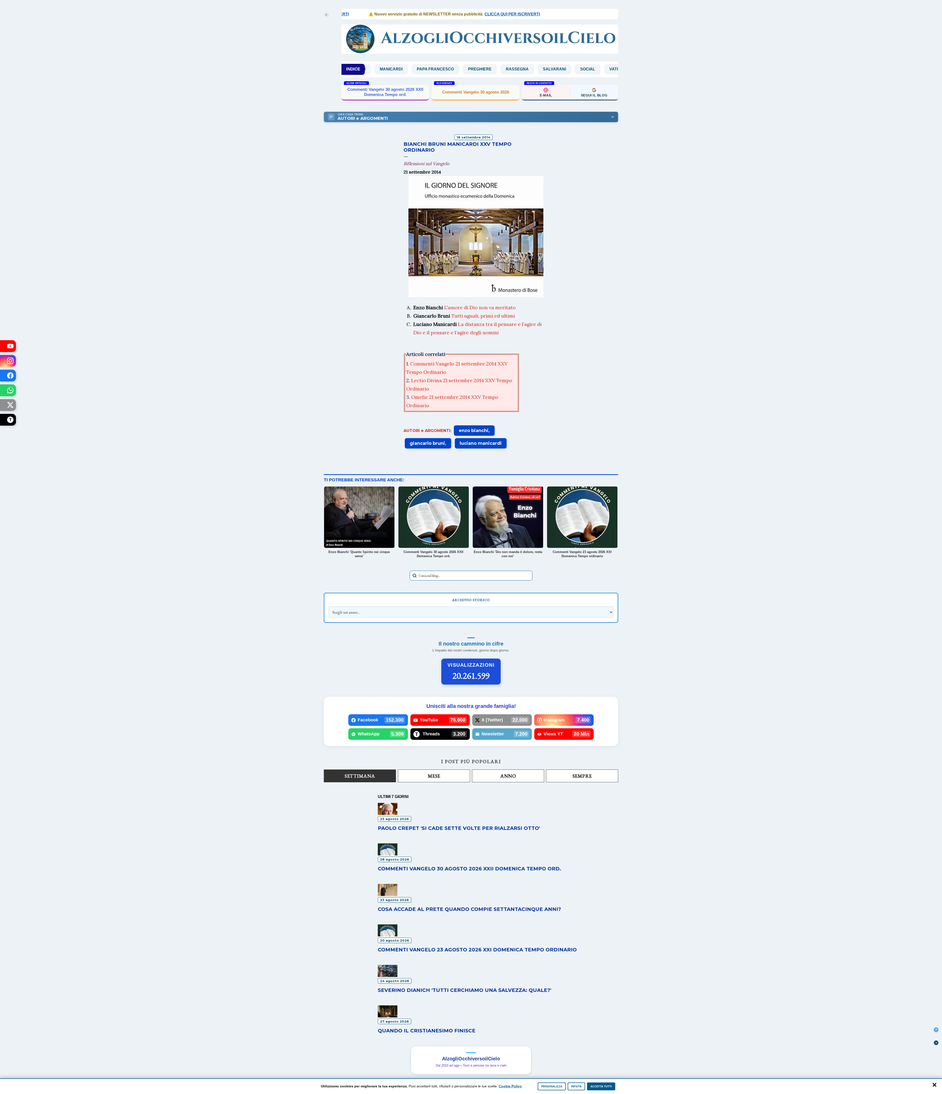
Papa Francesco (371, 69)
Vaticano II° (557, 69)
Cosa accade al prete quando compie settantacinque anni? (469, 909)
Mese (434, 776)
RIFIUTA (576, 1086)
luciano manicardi (481, 443)
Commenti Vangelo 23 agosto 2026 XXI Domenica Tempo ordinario (477, 950)
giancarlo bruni (427, 443)
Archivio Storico (471, 600)
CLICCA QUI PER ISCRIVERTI (466, 14)
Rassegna (453, 69)
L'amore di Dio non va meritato (480, 307)
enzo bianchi (473, 430)
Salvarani (490, 69)
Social (523, 69)
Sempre (582, 776)
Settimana (360, 776)
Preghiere (415, 69)
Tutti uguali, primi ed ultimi (483, 316)
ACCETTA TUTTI (601, 1086)
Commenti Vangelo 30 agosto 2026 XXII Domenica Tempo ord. (469, 869)
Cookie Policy (510, 1086)
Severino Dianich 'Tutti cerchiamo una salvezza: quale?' (464, 990)
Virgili (591, 69)
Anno (508, 776)
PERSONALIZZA (551, 1086)
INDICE (353, 69)
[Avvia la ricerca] (414, 575)
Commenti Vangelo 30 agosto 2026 (475, 92)
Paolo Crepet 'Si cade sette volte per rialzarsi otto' (459, 828)
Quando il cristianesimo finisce (385, 92)
